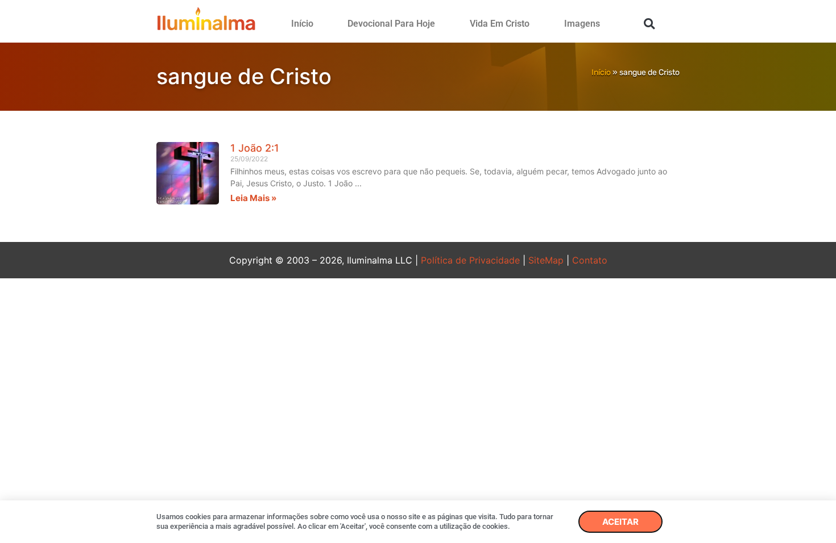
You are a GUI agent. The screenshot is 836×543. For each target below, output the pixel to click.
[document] (418, 271)
